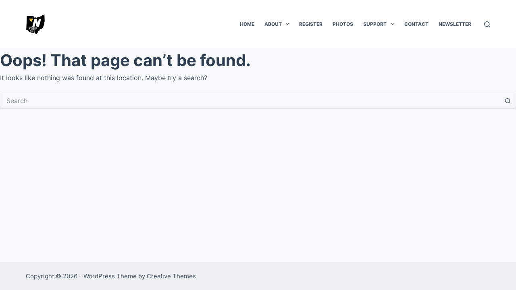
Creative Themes (171, 276)
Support (375, 24)
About (273, 24)
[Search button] (508, 101)
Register (310, 24)
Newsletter (455, 24)
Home (247, 24)
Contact (416, 24)
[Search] (487, 24)
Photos (343, 24)
